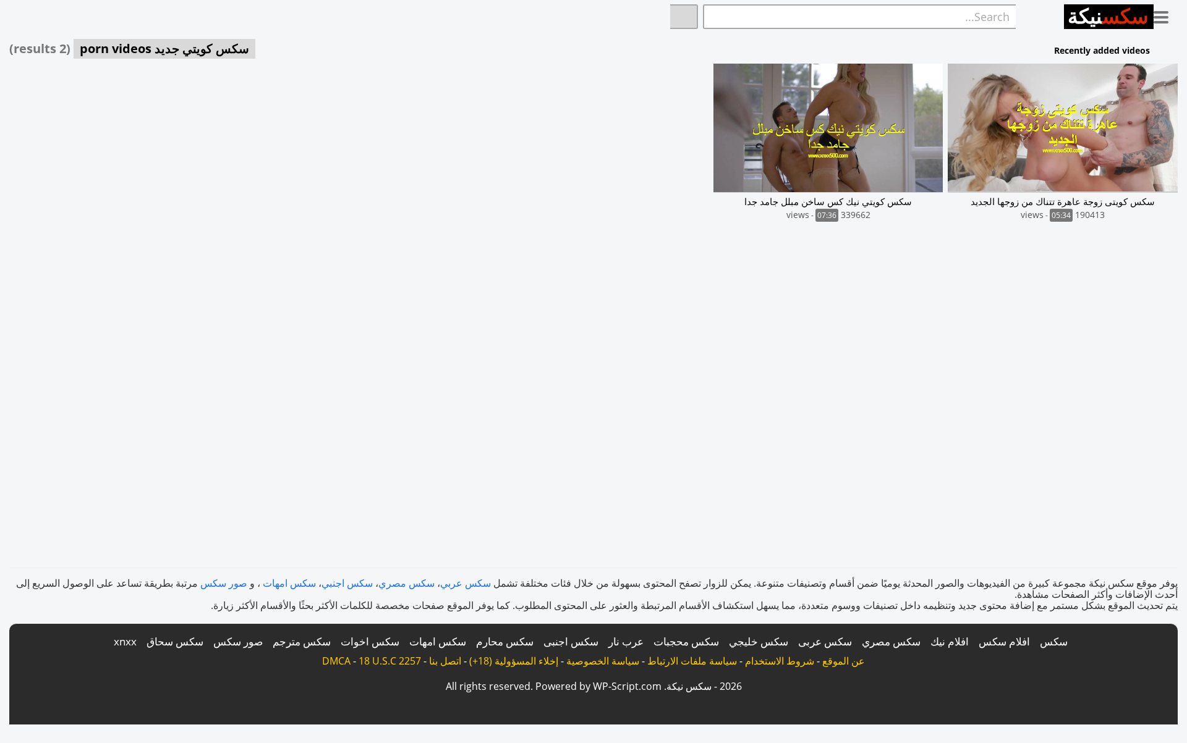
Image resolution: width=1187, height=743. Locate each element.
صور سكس (223, 583)
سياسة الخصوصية (602, 661)
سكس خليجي (758, 641)
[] (684, 16)
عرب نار (626, 641)
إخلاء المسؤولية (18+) (513, 661)
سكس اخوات (370, 641)
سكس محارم (505, 641)
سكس (1054, 641)
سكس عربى (825, 641)
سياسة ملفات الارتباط (692, 661)
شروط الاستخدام (779, 661)
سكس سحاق (175, 641)
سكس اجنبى (570, 641)
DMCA (336, 661)
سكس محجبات (686, 641)
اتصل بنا (445, 661)
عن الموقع (843, 661)
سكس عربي (465, 583)
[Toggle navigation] (1166, 15)
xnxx (125, 641)
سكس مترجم (302, 641)
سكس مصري (406, 583)
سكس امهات (289, 583)
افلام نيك (949, 641)
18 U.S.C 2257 (390, 661)
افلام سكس (1004, 641)
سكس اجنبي (347, 583)
